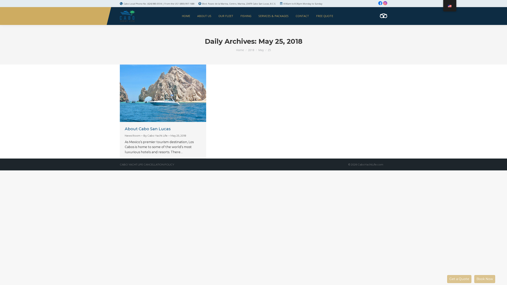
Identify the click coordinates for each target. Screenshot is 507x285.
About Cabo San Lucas (148, 128)
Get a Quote (459, 279)
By (155, 135)
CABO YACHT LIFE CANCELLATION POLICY (147, 164)
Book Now (485, 279)
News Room (132, 135)
